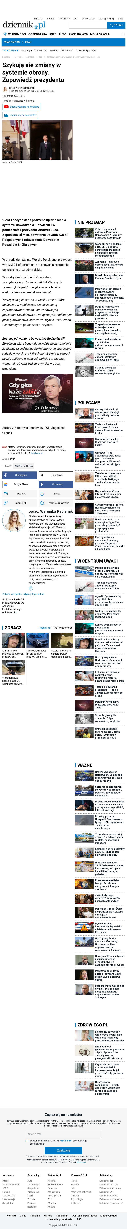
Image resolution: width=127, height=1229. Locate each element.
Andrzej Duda (24, 466)
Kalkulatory (106, 1175)
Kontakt (11, 1215)
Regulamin (62, 1215)
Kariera (48, 1215)
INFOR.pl (38, 18)
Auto (29, 1181)
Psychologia (77, 1199)
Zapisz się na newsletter (23, 115)
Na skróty (8, 1175)
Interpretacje (8, 1199)
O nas (23, 1215)
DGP (76, 18)
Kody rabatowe (55, 1184)
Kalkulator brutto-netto (110, 1199)
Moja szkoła (54, 1192)
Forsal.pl (6, 1192)
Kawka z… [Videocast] (61, 50)
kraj (40, 57)
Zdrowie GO (40, 50)
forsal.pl (50, 18)
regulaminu (66, 1140)
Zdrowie (31, 1199)
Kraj (28, 42)
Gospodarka (33, 1188)
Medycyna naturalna (81, 1192)
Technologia (33, 1184)
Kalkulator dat (106, 1181)
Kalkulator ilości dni (108, 1184)
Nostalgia (26, 50)
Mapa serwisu (108, 1215)
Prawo (74, 1181)
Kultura (51, 1207)
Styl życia (75, 1203)
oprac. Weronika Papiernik (32, 89)
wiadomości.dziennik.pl (25, 57)
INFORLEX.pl (64, 18)
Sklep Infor (7, 1203)
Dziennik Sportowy (86, 50)
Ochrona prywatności (84, 1215)
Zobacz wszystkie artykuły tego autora (23, 594)
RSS (79, 1219)
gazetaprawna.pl (107, 18)
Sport (30, 1195)
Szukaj (118, 25)
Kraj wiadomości (63, 627)
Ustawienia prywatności (59, 1219)
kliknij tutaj (81, 1162)
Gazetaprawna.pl (10, 1184)
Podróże (31, 1203)
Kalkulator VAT (106, 1192)
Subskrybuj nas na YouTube (24, 106)
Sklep (120, 18)
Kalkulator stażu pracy (110, 1188)
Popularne (44, 627)
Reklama (35, 1215)
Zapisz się (63, 1150)
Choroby (75, 1195)
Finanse (75, 1184)
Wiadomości (12, 42)
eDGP (5, 1188)
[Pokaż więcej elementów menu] (122, 34)
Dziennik (6, 57)
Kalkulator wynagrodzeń (111, 1203)
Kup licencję (36, 453)
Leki (73, 1188)
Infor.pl (5, 1181)
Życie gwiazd (54, 1195)
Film (50, 1199)
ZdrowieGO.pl (88, 18)
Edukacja (52, 1188)
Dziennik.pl (33, 1175)
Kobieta (51, 1181)
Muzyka (52, 1203)
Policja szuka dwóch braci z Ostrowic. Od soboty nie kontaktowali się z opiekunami (13, 606)
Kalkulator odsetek (108, 1195)
